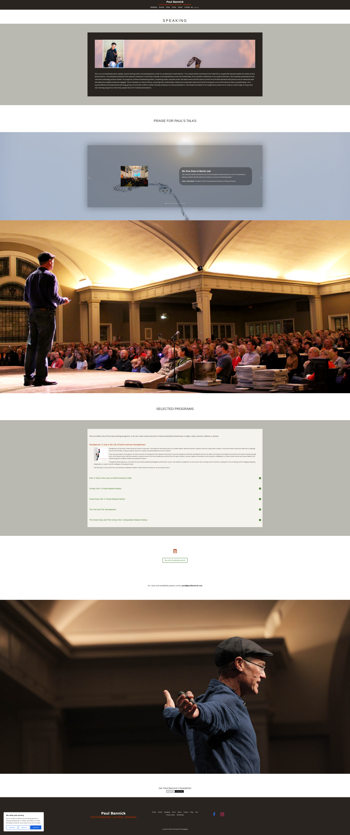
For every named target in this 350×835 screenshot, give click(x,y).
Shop (168, 7)
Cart (196, 812)
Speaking (153, 7)
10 (179, 203)
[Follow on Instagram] (222, 814)
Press (174, 7)
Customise (12, 827)
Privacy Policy (170, 814)
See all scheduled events (175, 560)
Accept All (36, 827)
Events (161, 7)
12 (182, 203)
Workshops (180, 814)
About (180, 7)
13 (184, 203)
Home (154, 812)
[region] (24, 821)
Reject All (24, 827)
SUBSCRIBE (179, 791)
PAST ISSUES (170, 791)
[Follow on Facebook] (214, 814)
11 (181, 203)
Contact (187, 7)
